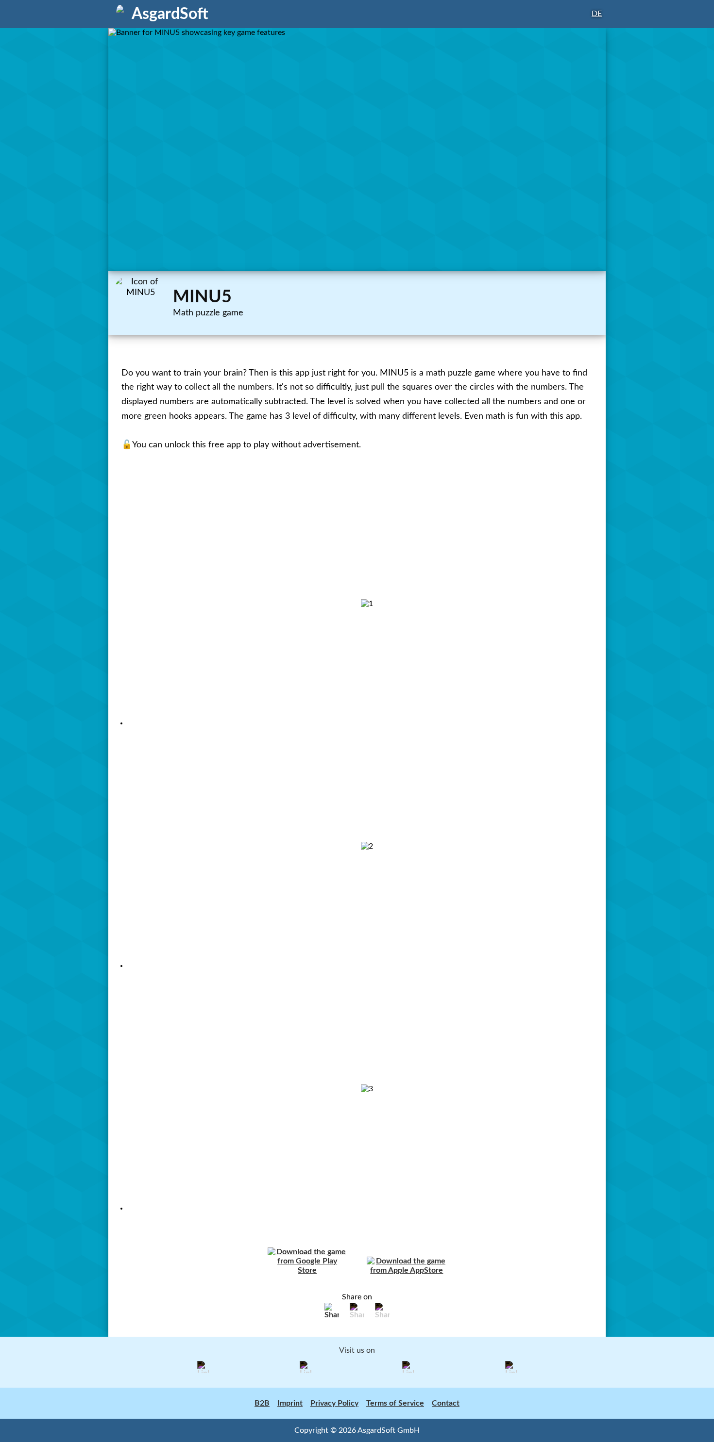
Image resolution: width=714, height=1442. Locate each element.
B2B (262, 1403)
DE (597, 13)
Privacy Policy (334, 1403)
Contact (445, 1403)
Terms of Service (395, 1403)
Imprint (290, 1403)
